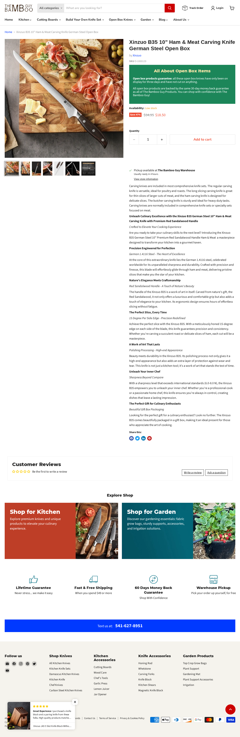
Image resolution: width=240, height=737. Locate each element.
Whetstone (144, 669)
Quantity (134, 130)
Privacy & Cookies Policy (132, 718)
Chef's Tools (101, 678)
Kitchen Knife (57, 680)
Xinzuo (137, 55)
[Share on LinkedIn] (143, 438)
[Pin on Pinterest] (149, 438)
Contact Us (89, 718)
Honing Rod (145, 663)
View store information (146, 179)
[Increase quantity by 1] (162, 139)
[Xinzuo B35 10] (11, 168)
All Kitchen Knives (59, 663)
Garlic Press (100, 683)
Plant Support (191, 669)
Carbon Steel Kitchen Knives (65, 690)
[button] (75, 702)
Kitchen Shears (147, 685)
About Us (180, 20)
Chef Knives (56, 685)
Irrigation (188, 685)
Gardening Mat (191, 674)
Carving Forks (146, 674)
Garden (146, 20)
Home (9, 20)
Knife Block (145, 680)
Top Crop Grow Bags (195, 663)
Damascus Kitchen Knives (64, 674)
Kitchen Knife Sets (59, 669)
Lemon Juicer (101, 689)
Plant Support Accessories (198, 680)
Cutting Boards (48, 20)
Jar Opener (100, 694)
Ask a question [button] (216, 473)
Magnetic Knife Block (150, 690)
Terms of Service (107, 718)
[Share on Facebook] (131, 438)
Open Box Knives (121, 20)
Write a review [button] (193, 473)
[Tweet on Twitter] (137, 438)
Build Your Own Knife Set (84, 20)
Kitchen (24, 20)
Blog (162, 20)
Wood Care (100, 673)
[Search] (170, 8)
